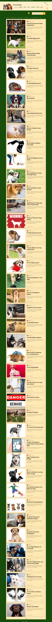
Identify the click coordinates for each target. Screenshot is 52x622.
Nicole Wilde (17, 5)
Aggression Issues (13, 17)
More (40, 17)
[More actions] (43, 21)
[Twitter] (47, 4)
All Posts (8, 17)
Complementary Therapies (34, 17)
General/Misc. (27, 17)
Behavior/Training (20, 17)
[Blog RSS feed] (47, 8)
